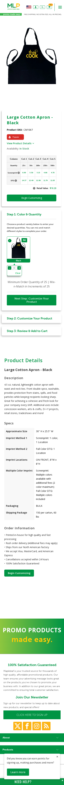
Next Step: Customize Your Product (32, 300)
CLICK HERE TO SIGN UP (32, 715)
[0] (49, 7)
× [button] (57, 756)
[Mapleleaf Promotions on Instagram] (36, 726)
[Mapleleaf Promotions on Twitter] (17, 726)
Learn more (17, 772)
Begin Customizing (19, 573)
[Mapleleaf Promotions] (13, 10)
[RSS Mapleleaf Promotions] (46, 726)
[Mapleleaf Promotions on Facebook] (27, 726)
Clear (17, 273)
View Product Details (19, 143)
